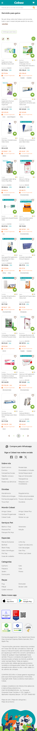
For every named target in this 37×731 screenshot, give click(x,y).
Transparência (23, 479)
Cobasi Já (22, 514)
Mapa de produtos (8, 702)
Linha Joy (22, 542)
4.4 (34, 138)
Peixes (21, 571)
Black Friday (6, 548)
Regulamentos (24, 493)
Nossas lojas (23, 467)
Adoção (21, 529)
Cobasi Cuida (6, 517)
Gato (20, 566)
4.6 (34, 99)
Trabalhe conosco (8, 476)
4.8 (34, 294)
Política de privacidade (26, 496)
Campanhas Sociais (8, 473)
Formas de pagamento (10, 499)
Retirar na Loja (23, 517)
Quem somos (6, 467)
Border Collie (23, 587)
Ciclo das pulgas (24, 548)
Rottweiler (22, 584)
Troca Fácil (5, 502)
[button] (2, 3)
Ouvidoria (22, 502)
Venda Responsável (25, 473)
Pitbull (4, 587)
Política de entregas (8, 496)
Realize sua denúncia (9, 482)
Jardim (4, 571)
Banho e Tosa (6, 527)
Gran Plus (22, 550)
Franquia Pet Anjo (8, 532)
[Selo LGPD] (28, 632)
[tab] (3, 39)
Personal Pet (6, 529)
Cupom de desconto (26, 545)
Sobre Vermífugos (8, 550)
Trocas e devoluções (26, 499)
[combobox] (18, 8)
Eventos (4, 470)
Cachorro (5, 566)
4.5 (16, 333)
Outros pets (6, 574)
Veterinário (22, 527)
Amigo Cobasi (6, 511)
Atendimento (6, 493)
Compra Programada (9, 514)
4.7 (16, 99)
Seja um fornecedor (25, 476)
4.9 (34, 60)
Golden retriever (7, 590)
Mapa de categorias (18, 700)
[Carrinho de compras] (33, 3)
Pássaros (5, 569)
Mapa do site (6, 700)
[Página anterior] (9, 436)
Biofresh (4, 545)
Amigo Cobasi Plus (25, 511)
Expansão (5, 479)
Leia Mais (5, 24)
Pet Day (4, 553)
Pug (3, 584)
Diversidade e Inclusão (26, 470)
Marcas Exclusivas (8, 542)
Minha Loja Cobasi (25, 553)
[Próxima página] (28, 436)
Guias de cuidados (8, 556)
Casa (20, 569)
